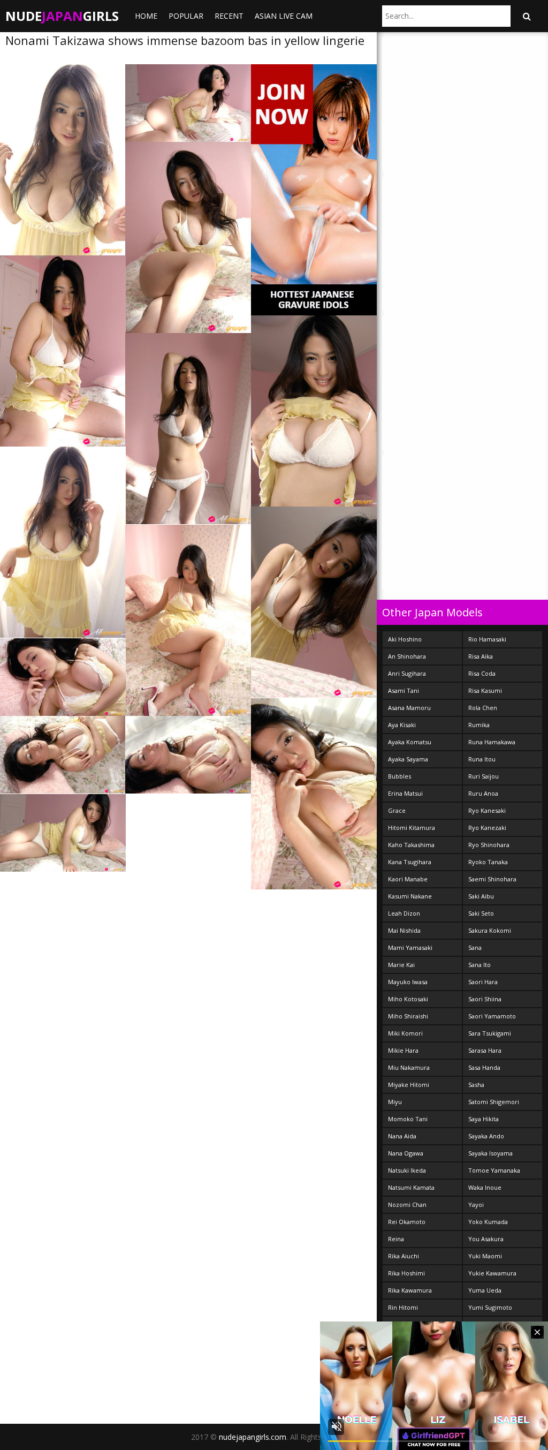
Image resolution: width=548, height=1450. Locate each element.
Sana (475, 947)
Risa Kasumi (485, 690)
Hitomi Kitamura (411, 828)
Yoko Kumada (488, 1222)
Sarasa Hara (484, 1050)
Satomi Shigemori (493, 1102)
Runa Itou (482, 759)
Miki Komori (405, 1033)
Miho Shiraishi (408, 1016)
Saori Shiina (484, 999)
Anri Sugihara (407, 673)
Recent (229, 16)
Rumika (479, 725)
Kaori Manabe (408, 879)
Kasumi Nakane (410, 896)
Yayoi (476, 1204)
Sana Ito (479, 965)
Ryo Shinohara (488, 845)
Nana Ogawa (405, 1153)
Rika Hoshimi (406, 1273)
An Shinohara (407, 656)
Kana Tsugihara (409, 862)
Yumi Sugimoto (490, 1307)
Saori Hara (483, 982)
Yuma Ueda (484, 1290)
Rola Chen (482, 708)
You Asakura (486, 1239)
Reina (396, 1239)
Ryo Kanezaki (487, 828)
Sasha (476, 1085)
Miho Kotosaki (408, 999)
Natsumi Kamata (411, 1187)
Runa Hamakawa (491, 742)
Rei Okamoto (406, 1222)
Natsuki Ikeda (407, 1170)
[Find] (527, 16)
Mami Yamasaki (410, 947)
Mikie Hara (403, 1050)
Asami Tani (403, 690)
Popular (186, 16)
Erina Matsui (405, 793)
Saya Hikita (483, 1119)
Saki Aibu (481, 896)
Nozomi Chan (407, 1204)
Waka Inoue (484, 1187)
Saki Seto (481, 913)
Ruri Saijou (483, 776)
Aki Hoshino (405, 639)
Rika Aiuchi (403, 1256)
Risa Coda (482, 673)
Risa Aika (480, 656)
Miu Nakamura (409, 1067)
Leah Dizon (404, 913)
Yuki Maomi (485, 1256)
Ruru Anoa (483, 793)
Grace (397, 810)
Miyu (395, 1102)
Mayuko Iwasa (408, 982)
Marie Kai (401, 965)
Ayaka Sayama (408, 759)
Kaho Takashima (411, 845)
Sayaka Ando (486, 1136)
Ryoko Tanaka (488, 862)
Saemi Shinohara (492, 879)
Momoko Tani (408, 1119)
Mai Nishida (404, 930)
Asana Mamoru (409, 708)
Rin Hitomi (403, 1307)
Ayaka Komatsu (409, 742)
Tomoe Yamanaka (494, 1170)
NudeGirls (62, 16)
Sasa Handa (484, 1067)
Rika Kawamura (410, 1290)
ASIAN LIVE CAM (284, 16)
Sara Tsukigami (489, 1033)
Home (146, 16)
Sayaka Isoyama (490, 1153)
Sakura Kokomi (489, 930)
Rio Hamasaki (487, 639)
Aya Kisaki (402, 725)
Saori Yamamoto (492, 1016)
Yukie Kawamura (492, 1273)
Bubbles (399, 776)
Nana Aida (402, 1136)
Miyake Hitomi (408, 1085)
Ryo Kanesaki (487, 810)
